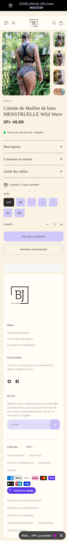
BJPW (7, 101)
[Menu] (6, 23)
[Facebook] (17, 381)
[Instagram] (9, 381)
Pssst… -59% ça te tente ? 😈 (39, 535)
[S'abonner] (55, 424)
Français (12, 446)
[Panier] (60, 23)
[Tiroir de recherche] (54, 23)
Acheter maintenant (33, 249)
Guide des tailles (16, 171)
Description (12, 147)
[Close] (61, 535)
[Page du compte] (13, 23)
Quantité (8, 224)
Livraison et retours (18, 159)
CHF (29, 446)
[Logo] (33, 23)
